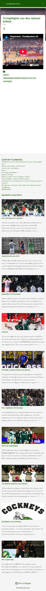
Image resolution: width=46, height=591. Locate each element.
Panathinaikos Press (13, 3)
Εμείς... (4, 170)
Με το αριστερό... (8, 559)
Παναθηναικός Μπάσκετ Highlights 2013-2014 (20, 78)
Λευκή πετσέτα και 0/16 (10, 256)
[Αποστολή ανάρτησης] (4, 72)
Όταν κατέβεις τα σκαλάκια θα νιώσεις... (16, 179)
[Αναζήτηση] (43, 3)
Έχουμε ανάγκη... (8, 175)
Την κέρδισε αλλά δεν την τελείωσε (15, 484)
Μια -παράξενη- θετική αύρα (12, 408)
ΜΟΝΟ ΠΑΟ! (6, 189)
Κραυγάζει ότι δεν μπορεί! (11, 294)
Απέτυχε (5, 332)
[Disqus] (23, 122)
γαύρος (6, 75)
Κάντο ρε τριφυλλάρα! (10, 446)
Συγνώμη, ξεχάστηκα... (10, 172)
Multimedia (8, 81)
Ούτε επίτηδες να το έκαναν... (12, 218)
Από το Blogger (24, 583)
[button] (4, 28)
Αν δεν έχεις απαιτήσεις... (11, 168)
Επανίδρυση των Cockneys (11, 522)
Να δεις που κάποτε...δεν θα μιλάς (13, 166)
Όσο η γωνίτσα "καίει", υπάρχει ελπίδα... (16, 177)
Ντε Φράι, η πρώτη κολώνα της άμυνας (16, 370)
